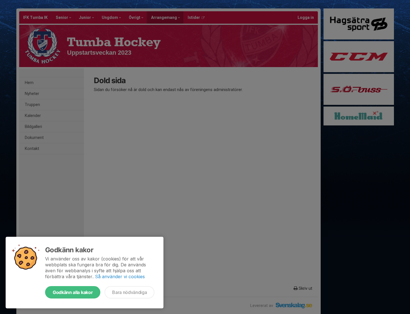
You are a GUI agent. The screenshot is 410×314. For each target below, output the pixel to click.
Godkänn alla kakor (73, 292)
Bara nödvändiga (129, 292)
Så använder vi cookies (120, 276)
